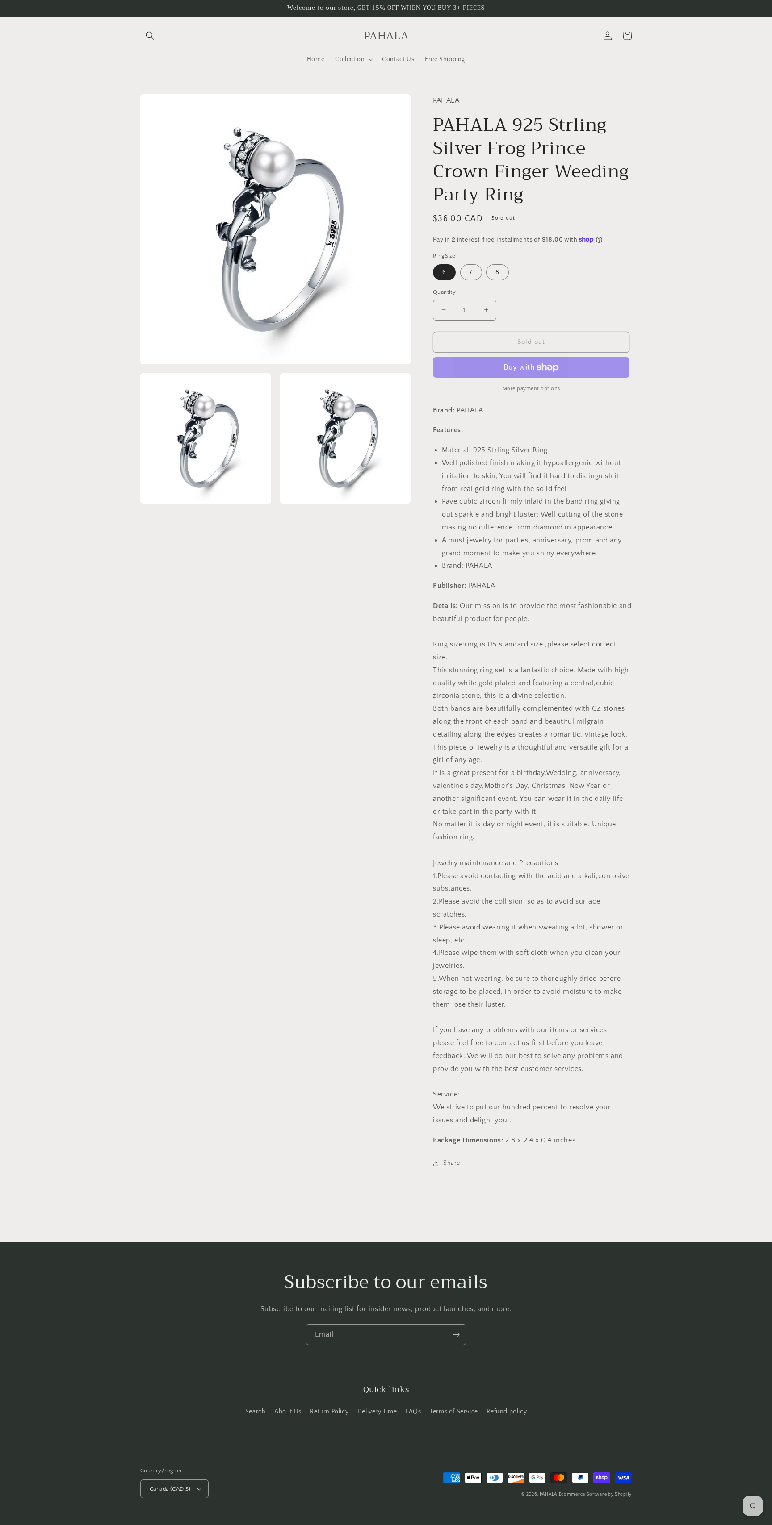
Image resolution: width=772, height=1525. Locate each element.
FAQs (413, 1411)
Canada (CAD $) (170, 1489)
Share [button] (451, 1163)
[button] (150, 36)
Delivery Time (377, 1411)
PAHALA (548, 1494)
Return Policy (329, 1411)
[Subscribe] (456, 1334)
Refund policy (507, 1411)
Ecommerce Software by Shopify (595, 1494)
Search (255, 1411)
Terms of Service (454, 1411)
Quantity (444, 292)
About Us (288, 1411)
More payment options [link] (531, 389)
